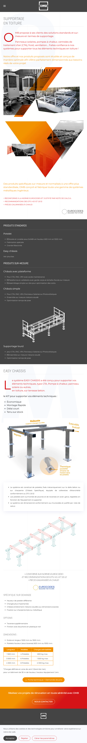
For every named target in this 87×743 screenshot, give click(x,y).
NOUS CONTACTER (43, 702)
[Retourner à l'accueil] (43, 6)
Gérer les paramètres (44, 738)
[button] (4, 6)
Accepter (10, 738)
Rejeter (24, 738)
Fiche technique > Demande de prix (45, 680)
